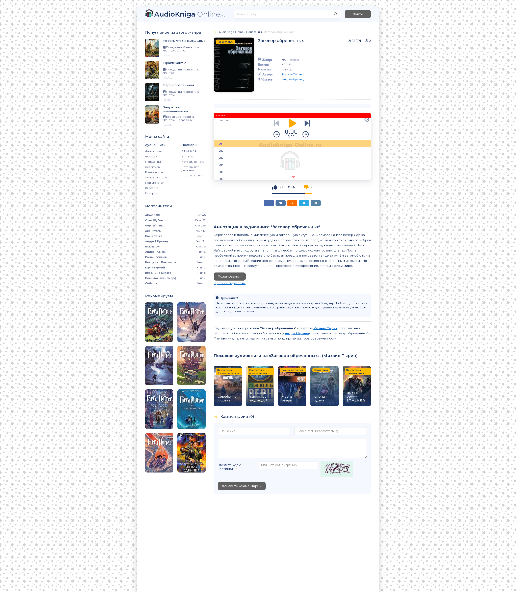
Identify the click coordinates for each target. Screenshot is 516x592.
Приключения (154, 182)
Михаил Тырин (292, 74)
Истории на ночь (192, 161)
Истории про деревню (190, 168)
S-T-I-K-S (187, 156)
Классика (151, 188)
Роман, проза (154, 172)
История (151, 193)
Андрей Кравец (293, 79)
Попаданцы (153, 161)
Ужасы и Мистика (157, 177)
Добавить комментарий (242, 486)
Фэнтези (151, 156)
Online (190, 14)
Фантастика (153, 151)
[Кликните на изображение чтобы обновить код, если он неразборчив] (336, 469)
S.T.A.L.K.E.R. (189, 151)
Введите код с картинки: (229, 467)
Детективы (152, 167)
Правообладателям (230, 283)
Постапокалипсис (193, 175)
